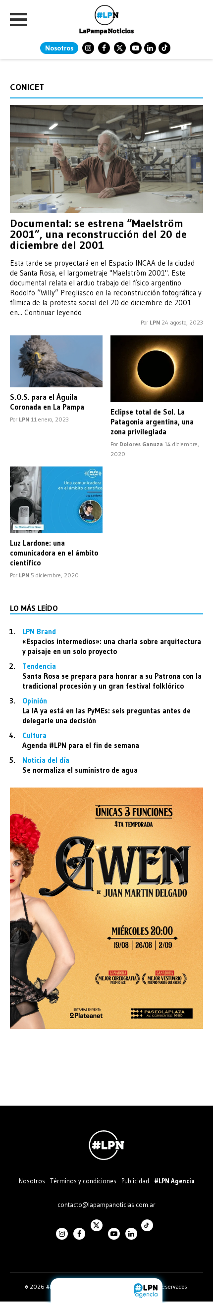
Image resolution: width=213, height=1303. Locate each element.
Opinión (34, 700)
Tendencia (39, 666)
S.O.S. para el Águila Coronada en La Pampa (47, 402)
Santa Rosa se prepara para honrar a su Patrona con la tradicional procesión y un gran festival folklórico (112, 681)
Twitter (120, 48)
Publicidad (135, 1181)
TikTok (164, 48)
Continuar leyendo (53, 312)
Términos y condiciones (83, 1181)
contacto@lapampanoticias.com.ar (106, 1205)
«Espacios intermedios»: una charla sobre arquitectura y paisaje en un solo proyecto (111, 646)
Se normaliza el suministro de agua (80, 770)
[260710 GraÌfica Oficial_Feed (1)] (106, 1026)
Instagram (88, 48)
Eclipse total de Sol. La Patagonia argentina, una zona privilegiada (152, 421)
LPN (155, 322)
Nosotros (59, 48)
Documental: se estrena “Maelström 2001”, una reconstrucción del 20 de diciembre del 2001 (98, 234)
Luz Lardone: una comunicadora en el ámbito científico (54, 552)
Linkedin (150, 48)
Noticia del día (45, 760)
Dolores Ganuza (141, 444)
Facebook (104, 48)
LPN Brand (39, 631)
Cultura (34, 735)
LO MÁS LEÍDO (34, 608)
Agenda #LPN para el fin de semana (80, 745)
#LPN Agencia (174, 1181)
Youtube (136, 48)
